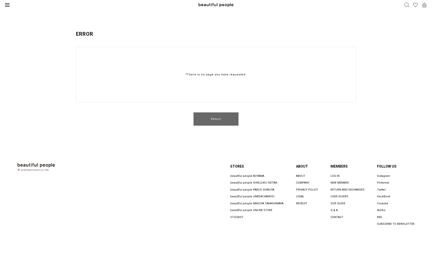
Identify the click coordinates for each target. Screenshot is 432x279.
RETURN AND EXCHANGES (347, 189)
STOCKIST (237, 217)
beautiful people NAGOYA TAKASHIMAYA (257, 203)
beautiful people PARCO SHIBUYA (252, 189)
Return (216, 119)
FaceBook (383, 196)
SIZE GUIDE (337, 203)
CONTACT (336, 217)
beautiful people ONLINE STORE (251, 210)
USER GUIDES (339, 196)
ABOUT (300, 176)
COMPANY (303, 182)
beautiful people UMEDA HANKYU (252, 196)
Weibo (381, 210)
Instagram (383, 176)
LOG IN (335, 176)
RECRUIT (301, 203)
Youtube (382, 203)
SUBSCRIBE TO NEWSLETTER (395, 224)
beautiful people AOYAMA (247, 176)
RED (379, 217)
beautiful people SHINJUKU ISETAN (253, 182)
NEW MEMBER (339, 182)
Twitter (381, 189)
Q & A (334, 210)
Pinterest (383, 182)
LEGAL (300, 196)
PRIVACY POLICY (307, 189)
